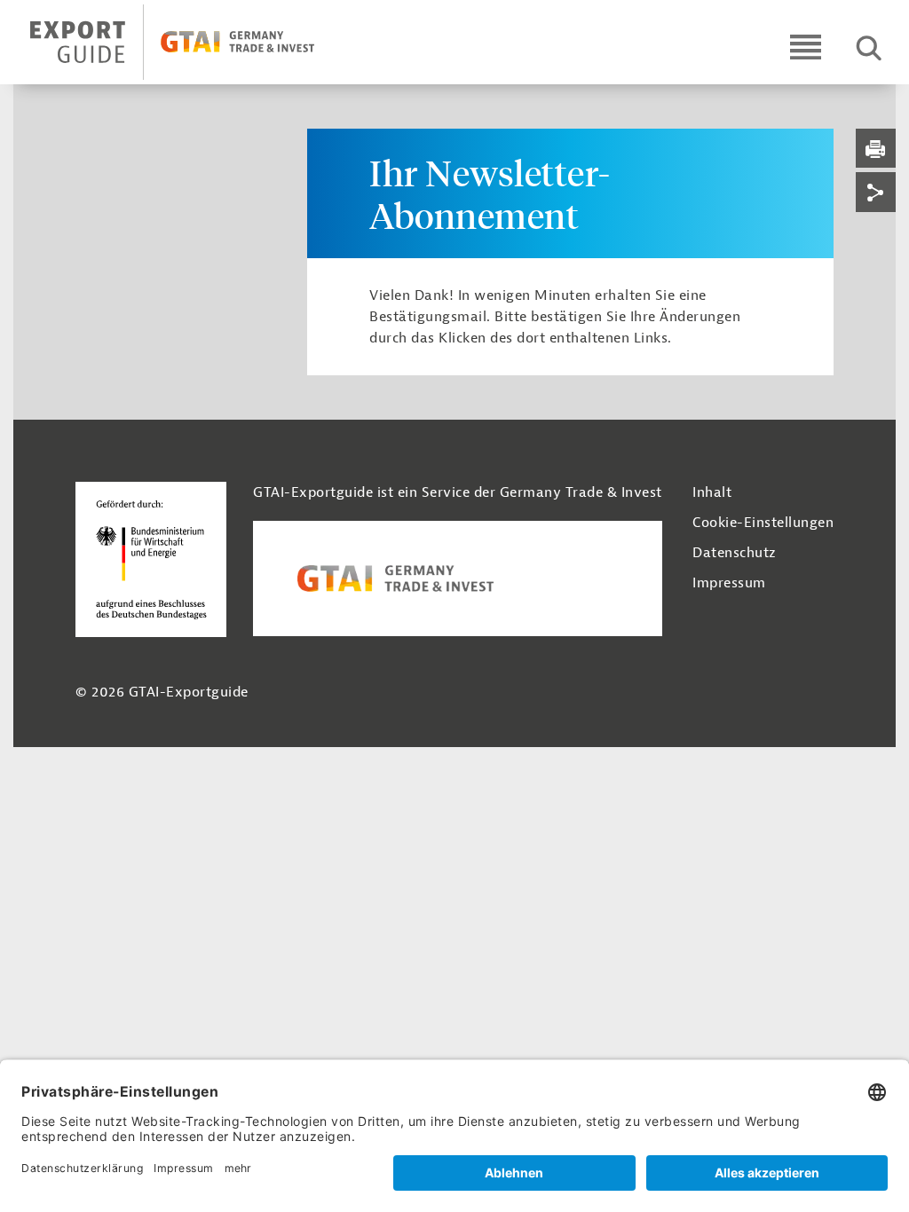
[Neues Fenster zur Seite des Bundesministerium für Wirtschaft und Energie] (150, 559)
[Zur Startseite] (187, 42)
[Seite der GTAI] (457, 578)
